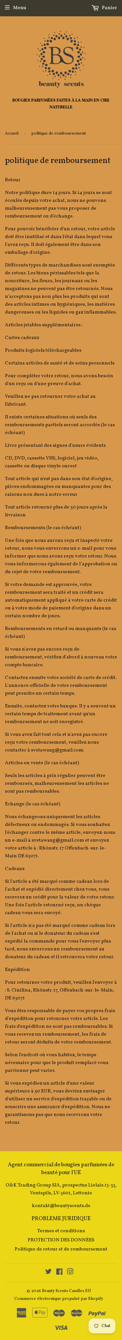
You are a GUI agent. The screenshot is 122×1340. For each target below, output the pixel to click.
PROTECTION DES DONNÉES (61, 1240)
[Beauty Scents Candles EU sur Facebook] (59, 1272)
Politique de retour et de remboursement (61, 1249)
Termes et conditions (61, 1231)
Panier (109, 8)
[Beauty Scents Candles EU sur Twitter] (48, 1272)
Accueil (12, 134)
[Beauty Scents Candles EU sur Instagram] (70, 1272)
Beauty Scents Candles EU (66, 1291)
